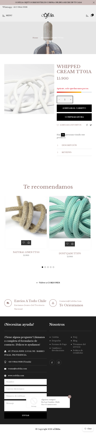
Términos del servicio (79, 345)
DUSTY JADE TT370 (70, 253)
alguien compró (48, 400)
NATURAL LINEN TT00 (26, 252)
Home (35, 38)
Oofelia (55, 337)
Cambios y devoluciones (58, 349)
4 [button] (50, 267)
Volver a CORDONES (49, 283)
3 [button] (48, 267)
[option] (26, 231)
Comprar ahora (74, 117)
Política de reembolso (78, 351)
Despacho (56, 341)
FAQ (75, 337)
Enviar (25, 415)
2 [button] (45, 267)
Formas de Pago (59, 344)
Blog (75, 341)
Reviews (66, 152)
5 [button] (53, 267)
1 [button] (42, 267)
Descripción (69, 145)
